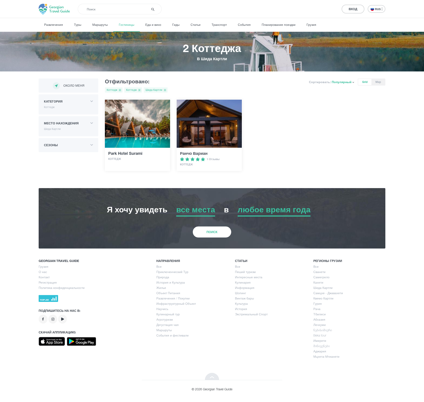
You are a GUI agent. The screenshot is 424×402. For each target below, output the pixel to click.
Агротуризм (164, 319)
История (241, 309)
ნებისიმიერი (322, 330)
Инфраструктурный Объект (176, 303)
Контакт (44, 277)
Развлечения (53, 24)
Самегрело (321, 277)
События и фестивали (172, 335)
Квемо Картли (323, 298)
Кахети (318, 282)
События (244, 24)
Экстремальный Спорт (251, 314)
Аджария (319, 351)
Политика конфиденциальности (62, 288)
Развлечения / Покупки (173, 298)
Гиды (176, 24)
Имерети (319, 340)
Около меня (73, 85)
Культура (241, 303)
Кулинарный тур (168, 314)
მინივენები (321, 346)
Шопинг (240, 293)
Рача (316, 309)
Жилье (161, 288)
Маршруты (100, 24)
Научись (162, 309)
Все (159, 266)
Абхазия (319, 319)
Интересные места (248, 277)
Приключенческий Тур (172, 272)
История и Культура (170, 282)
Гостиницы (126, 24)
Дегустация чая (167, 325)
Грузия (311, 24)
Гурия (317, 303)
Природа (162, 277)
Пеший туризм (245, 272)
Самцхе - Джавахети (328, 293)
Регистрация (48, 282)
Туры (77, 24)
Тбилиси (319, 314)
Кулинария (243, 282)
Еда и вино (153, 24)
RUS (378, 9)
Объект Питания (168, 293)
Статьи (196, 24)
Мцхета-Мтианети (326, 356)
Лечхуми (319, 325)
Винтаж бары (244, 298)
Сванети (319, 272)
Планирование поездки (278, 24)
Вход (353, 9)
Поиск (212, 232)
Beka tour (319, 335)
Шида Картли (323, 288)
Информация (244, 288)
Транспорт (219, 24)
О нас (43, 272)
